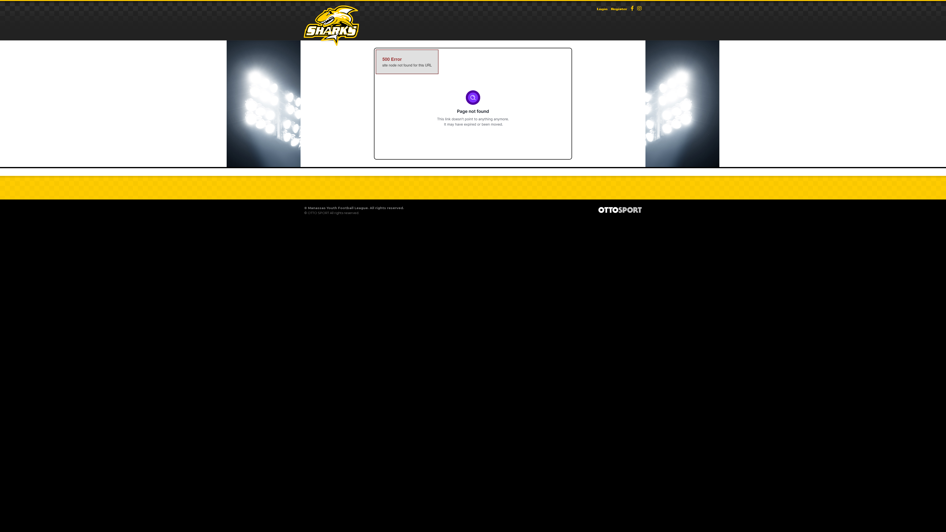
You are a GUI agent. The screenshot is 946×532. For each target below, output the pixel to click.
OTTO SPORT (318, 213)
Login (602, 9)
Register (619, 9)
